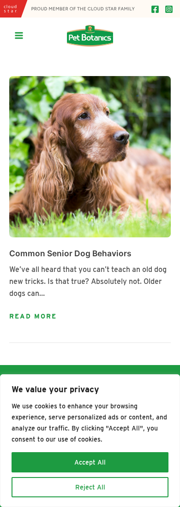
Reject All (90, 487)
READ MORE (33, 316)
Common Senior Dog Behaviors (70, 253)
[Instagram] (169, 9)
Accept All (90, 462)
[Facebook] (155, 9)
